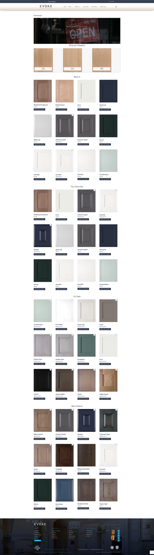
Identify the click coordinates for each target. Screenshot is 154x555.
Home (65, 6)
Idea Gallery (86, 6)
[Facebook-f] (119, 533)
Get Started (94, 6)
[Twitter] (119, 536)
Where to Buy (103, 6)
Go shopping (77, 35)
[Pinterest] (119, 538)
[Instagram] (119, 540)
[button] (116, 7)
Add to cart (39, 109)
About (70, 6)
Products (77, 6)
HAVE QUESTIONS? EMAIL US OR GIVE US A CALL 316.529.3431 (108, 552)
